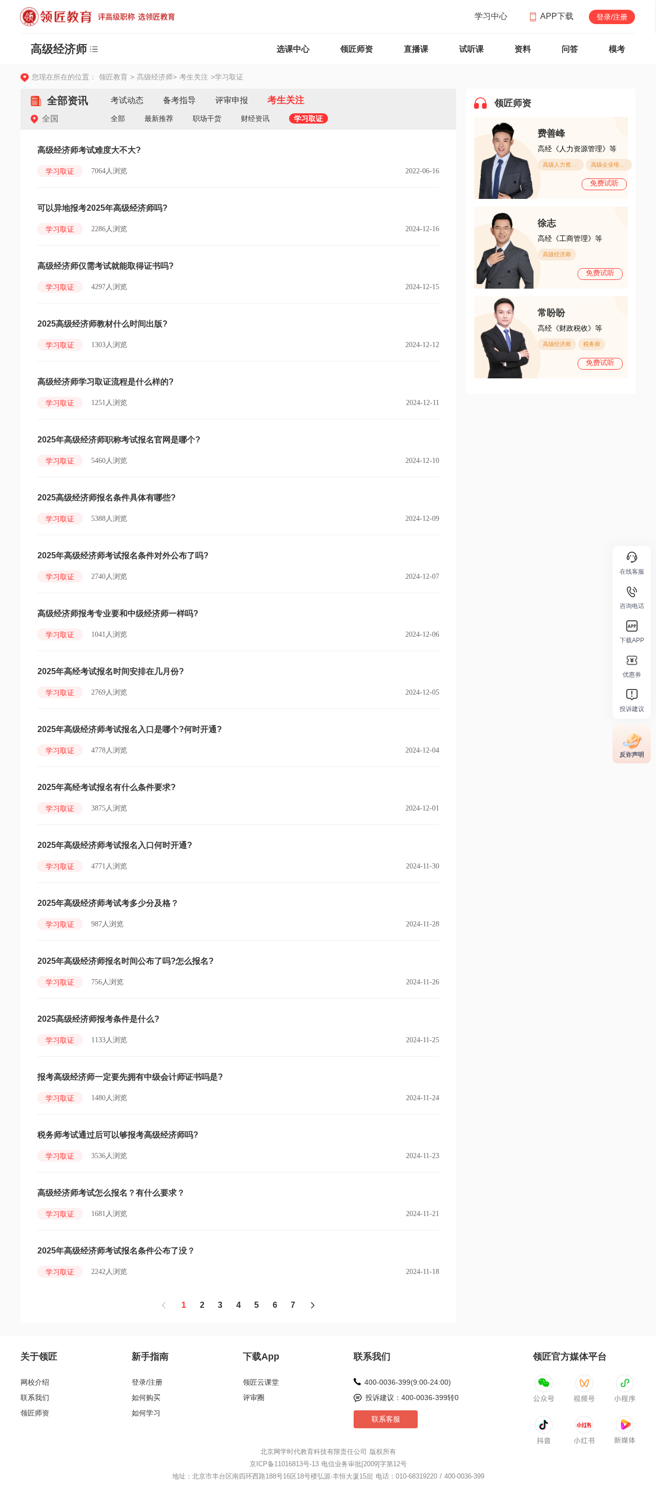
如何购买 (146, 1397)
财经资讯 (255, 118)
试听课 (471, 49)
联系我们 (34, 1397)
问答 (570, 49)
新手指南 (150, 1356)
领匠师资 (356, 49)
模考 (617, 49)
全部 (118, 118)
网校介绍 (34, 1382)
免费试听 (604, 183)
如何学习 (146, 1413)
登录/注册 (612, 17)
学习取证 (308, 118)
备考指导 (179, 100)
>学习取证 (227, 77)
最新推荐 (159, 118)
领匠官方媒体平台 (570, 1356)
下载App (261, 1356)
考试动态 (127, 100)
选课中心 (293, 49)
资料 (523, 49)
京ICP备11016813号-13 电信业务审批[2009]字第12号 (328, 1464)
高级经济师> (158, 77)
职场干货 (207, 118)
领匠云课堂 (261, 1382)
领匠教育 (113, 77)
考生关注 (195, 77)
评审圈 (253, 1397)
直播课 (416, 49)
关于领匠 (38, 1356)
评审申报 (231, 100)
